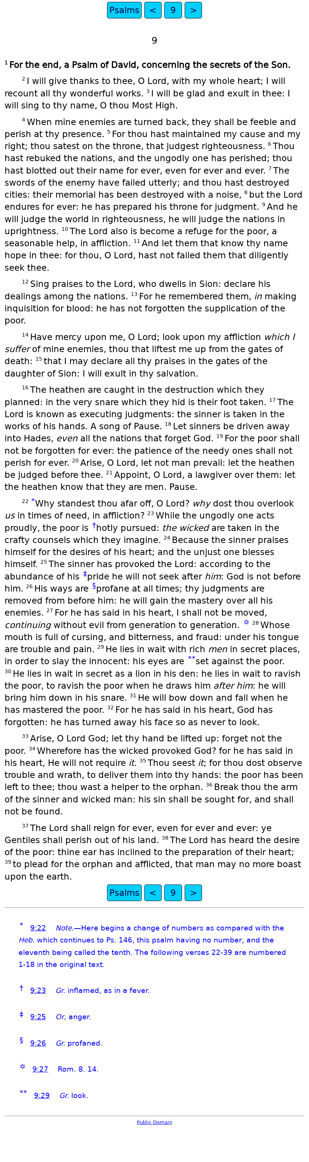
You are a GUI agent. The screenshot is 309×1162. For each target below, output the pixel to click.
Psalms (124, 10)
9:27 (40, 1069)
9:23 (38, 990)
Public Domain (154, 1122)
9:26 (38, 1043)
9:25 (38, 1017)
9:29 (42, 1095)
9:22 (38, 928)
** (192, 659)
